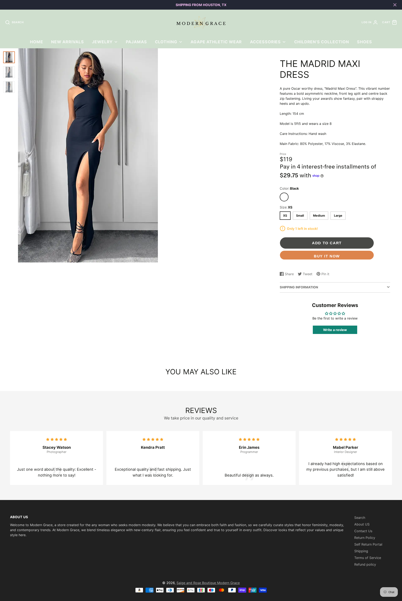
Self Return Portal (368, 544)
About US (362, 524)
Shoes (364, 41)
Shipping (361, 551)
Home (36, 41)
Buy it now (327, 256)
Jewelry (102, 41)
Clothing (166, 41)
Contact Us (363, 531)
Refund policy (365, 564)
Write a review (335, 330)
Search (359, 517)
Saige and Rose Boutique (197, 583)
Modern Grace (228, 583)
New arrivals (67, 41)
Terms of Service (367, 558)
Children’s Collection (321, 41)
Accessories (265, 41)
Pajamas (136, 41)
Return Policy (364, 538)
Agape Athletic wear (216, 41)
